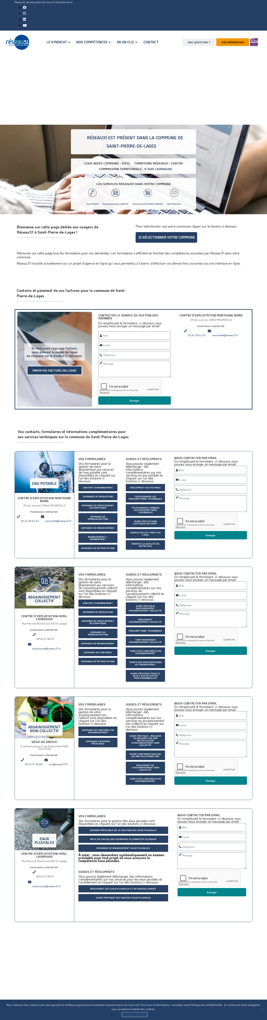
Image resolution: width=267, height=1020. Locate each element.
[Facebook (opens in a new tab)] (24, 7)
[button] (166, 237)
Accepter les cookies (134, 1014)
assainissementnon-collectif (44, 728)
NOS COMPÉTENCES (91, 42)
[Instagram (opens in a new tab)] (24, 13)
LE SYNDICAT (57, 42)
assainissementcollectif (44, 599)
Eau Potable (92, 204)
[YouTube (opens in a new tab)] (25, 25)
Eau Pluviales (174, 204)
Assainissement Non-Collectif (148, 204)
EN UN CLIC (125, 42)
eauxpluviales (44, 840)
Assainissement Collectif (115, 204)
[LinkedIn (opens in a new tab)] (24, 19)
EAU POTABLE (44, 483)
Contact (151, 42)
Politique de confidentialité (206, 1004)
